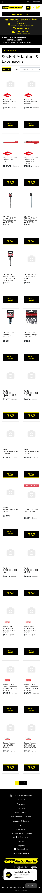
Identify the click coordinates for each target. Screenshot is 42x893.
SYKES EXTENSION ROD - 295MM (31, 451)
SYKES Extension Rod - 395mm (31, 511)
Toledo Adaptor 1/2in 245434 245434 (9, 745)
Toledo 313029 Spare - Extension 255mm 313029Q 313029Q (10, 688)
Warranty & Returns (21, 821)
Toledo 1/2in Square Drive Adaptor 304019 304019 (9, 629)
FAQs (21, 825)
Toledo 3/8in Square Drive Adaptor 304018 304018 (30, 629)
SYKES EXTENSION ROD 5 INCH (31, 570)
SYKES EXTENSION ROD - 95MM (10, 570)
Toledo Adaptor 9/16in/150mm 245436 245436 (30, 745)
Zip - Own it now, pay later (21, 834)
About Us (21, 800)
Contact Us (21, 830)
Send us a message (21, 853)
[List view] (8, 69)
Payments (21, 804)
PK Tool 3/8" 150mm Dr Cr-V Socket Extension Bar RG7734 (10, 219)
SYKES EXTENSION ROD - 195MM (31, 393)
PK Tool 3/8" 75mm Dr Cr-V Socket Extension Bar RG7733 (10, 277)
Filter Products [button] (12, 50)
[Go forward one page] (25, 783)
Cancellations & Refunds (21, 817)
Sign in (21, 841)
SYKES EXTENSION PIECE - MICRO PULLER (9, 394)
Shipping (21, 808)
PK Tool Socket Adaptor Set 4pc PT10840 (30, 335)
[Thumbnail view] (4, 69)
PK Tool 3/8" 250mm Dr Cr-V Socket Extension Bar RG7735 (31, 219)
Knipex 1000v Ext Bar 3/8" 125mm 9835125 (10, 102)
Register (21, 846)
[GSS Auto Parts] (12, 7)
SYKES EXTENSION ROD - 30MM (10, 510)
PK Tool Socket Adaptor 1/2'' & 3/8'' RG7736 (9, 335)
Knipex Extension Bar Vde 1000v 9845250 (10, 160)
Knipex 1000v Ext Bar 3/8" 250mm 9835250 (31, 102)
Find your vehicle (21, 14)
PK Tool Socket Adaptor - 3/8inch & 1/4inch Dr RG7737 (31, 277)
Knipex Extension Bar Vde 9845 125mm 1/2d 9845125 (31, 161)
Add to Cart (10, 124)
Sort (17, 69)
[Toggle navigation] (28, 8)
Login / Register (33, 2)
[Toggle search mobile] (32, 7)
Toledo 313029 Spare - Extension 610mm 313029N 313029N (31, 688)
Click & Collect (21, 813)
